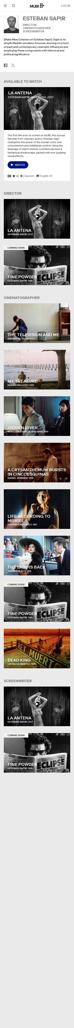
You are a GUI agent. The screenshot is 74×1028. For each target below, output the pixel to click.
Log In (65, 5)
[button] (5, 5)
